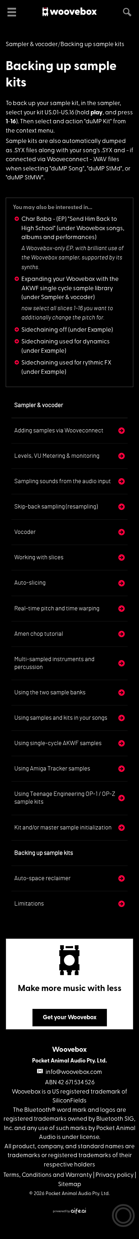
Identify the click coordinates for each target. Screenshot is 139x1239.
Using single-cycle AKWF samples (58, 743)
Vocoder (25, 532)
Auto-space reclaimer (42, 878)
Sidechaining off (44, 330)
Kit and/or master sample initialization (63, 827)
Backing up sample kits (43, 853)
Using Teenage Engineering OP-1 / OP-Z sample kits (64, 798)
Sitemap (69, 1184)
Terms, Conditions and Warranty (47, 1175)
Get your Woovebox (70, 1018)
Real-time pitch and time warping (56, 608)
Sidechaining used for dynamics (65, 342)
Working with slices (38, 557)
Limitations (29, 904)
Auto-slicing (30, 583)
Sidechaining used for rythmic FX (66, 363)
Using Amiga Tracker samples (52, 768)
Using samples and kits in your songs (60, 718)
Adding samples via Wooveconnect (58, 430)
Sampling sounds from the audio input (62, 481)
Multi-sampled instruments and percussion (54, 663)
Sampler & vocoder (32, 44)
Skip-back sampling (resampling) (56, 507)
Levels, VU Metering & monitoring (56, 456)
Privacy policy (115, 1175)
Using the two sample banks (50, 692)
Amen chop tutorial (38, 634)
